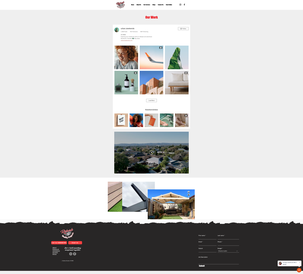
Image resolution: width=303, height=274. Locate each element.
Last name (221, 235)
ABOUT (54, 247)
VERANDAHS (56, 251)
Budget (220, 248)
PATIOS (54, 254)
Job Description (203, 257)
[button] (154, 4)
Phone (219, 241)
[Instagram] (180, 4)
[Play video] (151, 153)
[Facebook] (184, 4)
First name (202, 235)
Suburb (201, 248)
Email (200, 241)
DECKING (55, 252)
